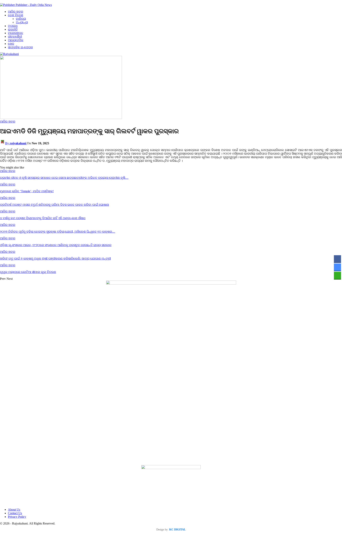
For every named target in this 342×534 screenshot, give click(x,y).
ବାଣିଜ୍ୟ (21, 18)
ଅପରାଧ (13, 26)
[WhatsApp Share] (337, 275)
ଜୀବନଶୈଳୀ (15, 36)
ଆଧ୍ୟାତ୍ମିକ (15, 40)
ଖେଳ (11, 43)
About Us (14, 509)
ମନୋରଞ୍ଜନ (15, 33)
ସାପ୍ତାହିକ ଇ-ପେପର (20, 47)
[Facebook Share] (337, 258)
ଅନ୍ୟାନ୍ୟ (22, 22)
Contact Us (15, 513)
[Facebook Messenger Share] (337, 267)
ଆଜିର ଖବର (15, 11)
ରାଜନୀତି (13, 29)
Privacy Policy (17, 516)
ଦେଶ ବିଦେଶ (15, 15)
